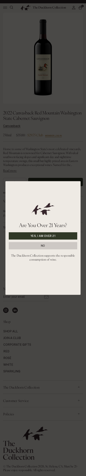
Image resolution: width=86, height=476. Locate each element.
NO (43, 245)
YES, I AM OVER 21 (43, 235)
